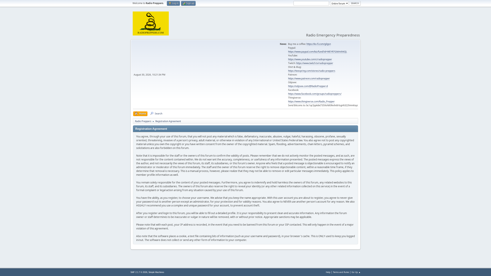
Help (328, 272)
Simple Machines (156, 272)
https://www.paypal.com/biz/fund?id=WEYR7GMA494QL (317, 51)
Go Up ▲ (356, 272)
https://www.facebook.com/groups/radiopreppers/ (314, 93)
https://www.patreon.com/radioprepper (309, 78)
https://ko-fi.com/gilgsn (318, 44)
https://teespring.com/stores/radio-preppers (311, 70)
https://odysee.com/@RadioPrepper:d (308, 86)
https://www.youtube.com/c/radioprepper (310, 59)
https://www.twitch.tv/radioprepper (314, 63)
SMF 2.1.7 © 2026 (138, 272)
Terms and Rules (341, 272)
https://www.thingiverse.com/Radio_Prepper (311, 101)
